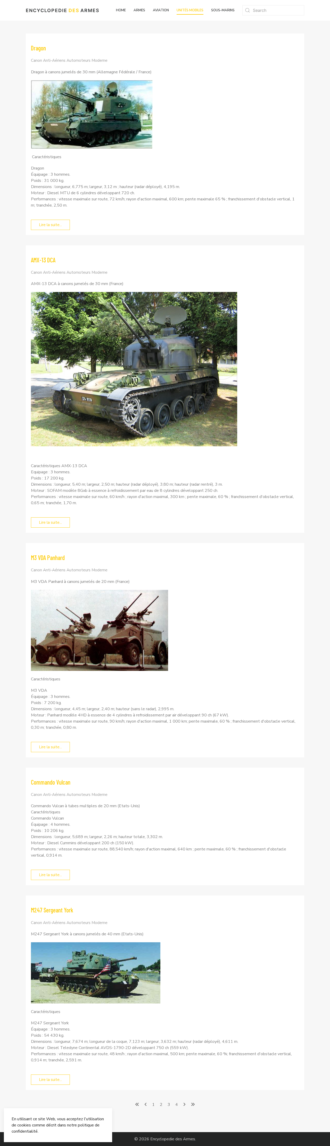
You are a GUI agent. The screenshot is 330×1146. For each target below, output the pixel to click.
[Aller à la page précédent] (146, 1104)
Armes (139, 10)
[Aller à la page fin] (192, 1104)
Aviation (161, 10)
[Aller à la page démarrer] (137, 1104)
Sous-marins (223, 10)
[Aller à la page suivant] (184, 1104)
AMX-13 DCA (43, 260)
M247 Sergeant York (52, 910)
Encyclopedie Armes (63, 10)
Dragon (38, 48)
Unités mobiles (190, 10)
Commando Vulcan (50, 782)
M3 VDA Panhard (48, 557)
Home (121, 10)
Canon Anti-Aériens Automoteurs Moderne (69, 60)
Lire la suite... (50, 224)
